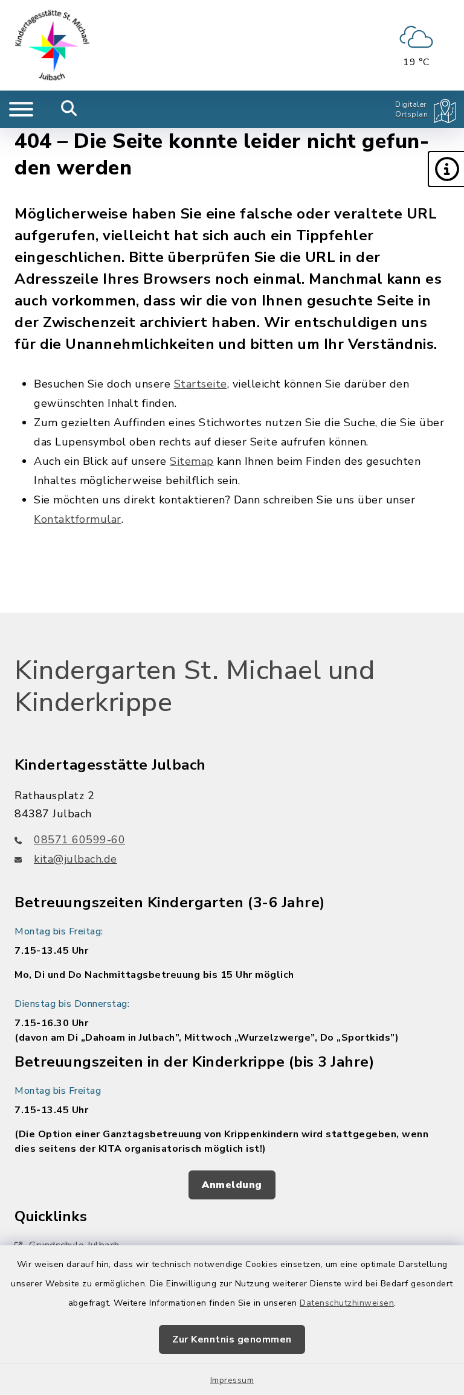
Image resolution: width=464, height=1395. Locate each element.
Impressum (232, 1380)
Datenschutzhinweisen (347, 1303)
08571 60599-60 (79, 839)
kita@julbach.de (75, 859)
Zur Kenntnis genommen (232, 1339)
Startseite (200, 384)
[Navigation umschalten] (21, 109)
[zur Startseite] (52, 45)
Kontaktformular (77, 519)
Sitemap (192, 461)
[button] (446, 169)
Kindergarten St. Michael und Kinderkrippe (194, 687)
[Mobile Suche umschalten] (69, 109)
